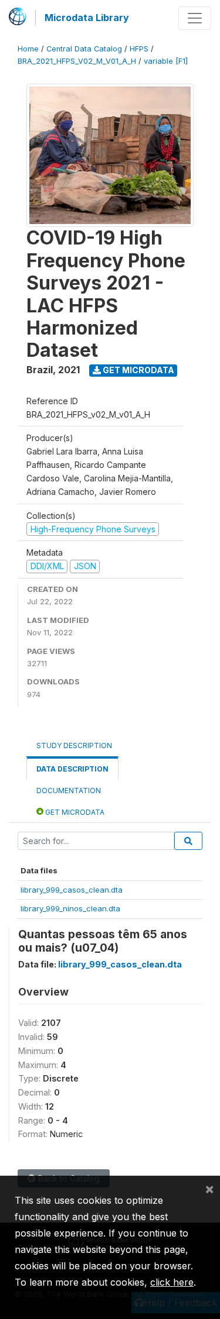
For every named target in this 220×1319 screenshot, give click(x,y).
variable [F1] (166, 61)
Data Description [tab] (72, 768)
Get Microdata (137, 370)
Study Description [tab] (74, 745)
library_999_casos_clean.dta (72, 889)
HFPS (139, 48)
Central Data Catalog (84, 48)
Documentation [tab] (68, 790)
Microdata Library (87, 17)
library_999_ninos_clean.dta (70, 908)
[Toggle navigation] (194, 18)
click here (172, 1282)
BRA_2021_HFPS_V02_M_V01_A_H (77, 61)
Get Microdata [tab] (73, 812)
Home (28, 48)
